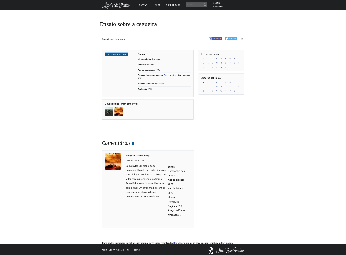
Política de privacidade (113, 250)
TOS (129, 250)
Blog (158, 5)
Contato (138, 250)
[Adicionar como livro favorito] (242, 38)
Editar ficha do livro (117, 54)
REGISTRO (219, 6)
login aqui (226, 243)
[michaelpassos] (109, 111)
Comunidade (173, 5)
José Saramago (118, 39)
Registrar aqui (181, 243)
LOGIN (217, 3)
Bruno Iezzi (169, 75)
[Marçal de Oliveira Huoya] (118, 111)
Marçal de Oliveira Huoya (138, 155)
